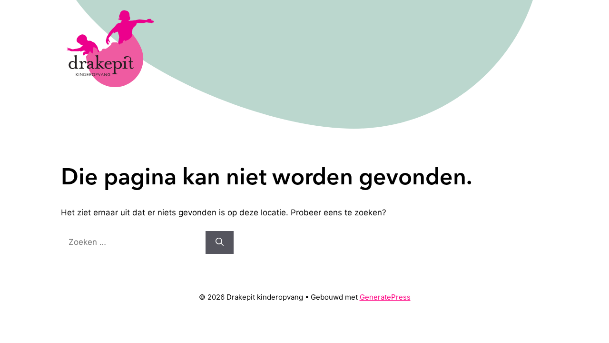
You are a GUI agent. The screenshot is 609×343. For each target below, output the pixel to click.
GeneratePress (385, 297)
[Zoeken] (220, 242)
